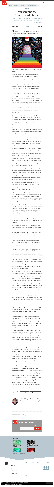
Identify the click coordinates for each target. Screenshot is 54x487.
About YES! (25, 464)
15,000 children (17, 88)
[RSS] (48, 469)
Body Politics (13, 468)
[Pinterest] (44, 469)
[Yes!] (4, 2)
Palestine (22, 5)
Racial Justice (13, 465)
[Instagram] (48, 467)
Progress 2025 (16, 5)
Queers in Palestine (16, 96)
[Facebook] (44, 467)
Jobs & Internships (24, 471)
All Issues (39, 464)
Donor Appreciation (32, 464)
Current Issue (13, 476)
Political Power (14, 470)
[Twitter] (46, 467)
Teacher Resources (24, 469)
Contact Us (25, 475)
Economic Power (14, 473)
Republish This (27, 417)
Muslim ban (19, 117)
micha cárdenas (15, 26)
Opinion (27, 8)
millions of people (27, 79)
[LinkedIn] (46, 469)
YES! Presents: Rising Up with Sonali (33, 5)
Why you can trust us (38, 22)
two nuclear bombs (37, 84)
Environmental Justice (15, 463)
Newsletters (25, 466)
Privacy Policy (25, 473)
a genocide (24, 72)
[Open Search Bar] (44, 3)
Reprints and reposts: (16, 414)
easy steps (29, 415)
